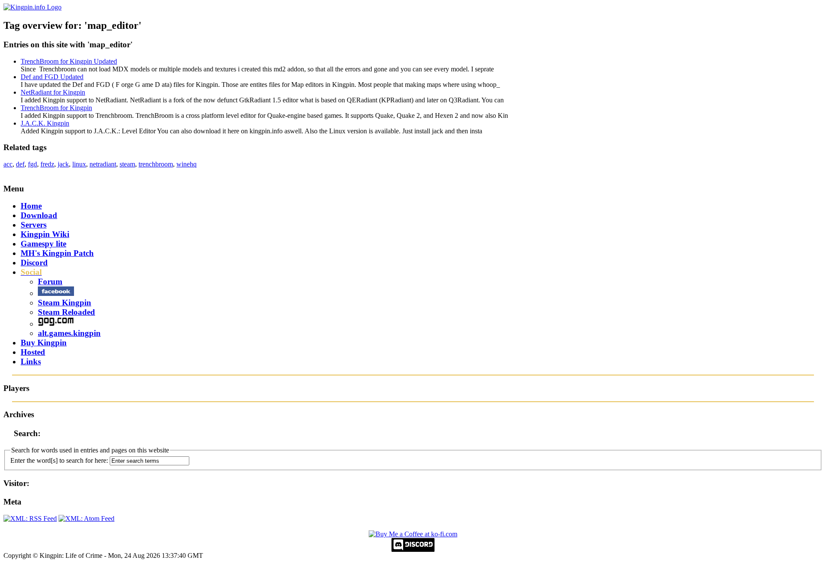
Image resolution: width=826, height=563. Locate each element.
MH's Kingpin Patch (57, 253)
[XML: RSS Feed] (30, 518)
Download (39, 215)
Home (31, 205)
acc (7, 164)
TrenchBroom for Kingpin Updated (69, 61)
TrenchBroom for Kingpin (56, 107)
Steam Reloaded (66, 312)
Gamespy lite (43, 243)
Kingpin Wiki (45, 234)
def (20, 164)
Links (31, 361)
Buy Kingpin (44, 342)
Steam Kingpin (64, 302)
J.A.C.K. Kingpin (45, 123)
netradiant (102, 164)
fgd (32, 164)
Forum (50, 281)
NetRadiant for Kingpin (53, 92)
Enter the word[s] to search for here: (59, 460)
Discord (34, 262)
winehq (186, 164)
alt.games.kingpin (69, 333)
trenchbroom (156, 164)
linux (79, 164)
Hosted (33, 352)
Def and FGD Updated (52, 76)
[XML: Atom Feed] (86, 518)
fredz (47, 164)
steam (127, 164)
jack (63, 164)
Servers (33, 224)
